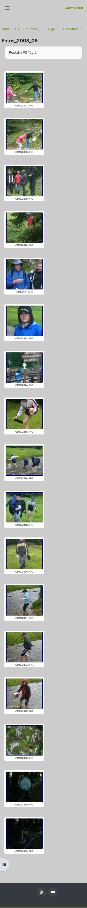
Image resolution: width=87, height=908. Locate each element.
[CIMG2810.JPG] (24, 227)
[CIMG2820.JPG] (24, 554)
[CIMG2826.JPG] (24, 740)
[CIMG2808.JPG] (24, 134)
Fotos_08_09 (36, 29)
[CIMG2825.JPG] (24, 693)
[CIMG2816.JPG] (24, 460)
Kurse (21, 29)
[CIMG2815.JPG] (24, 414)
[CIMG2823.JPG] (24, 647)
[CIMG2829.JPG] (24, 787)
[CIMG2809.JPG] (24, 181)
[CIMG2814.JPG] (24, 367)
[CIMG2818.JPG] (24, 507)
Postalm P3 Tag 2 (75, 29)
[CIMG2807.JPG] (24, 88)
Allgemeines (54, 29)
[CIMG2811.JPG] (24, 274)
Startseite (7, 29)
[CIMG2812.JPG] (24, 320)
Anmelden (74, 8)
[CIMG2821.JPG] (24, 600)
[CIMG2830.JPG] (24, 833)
